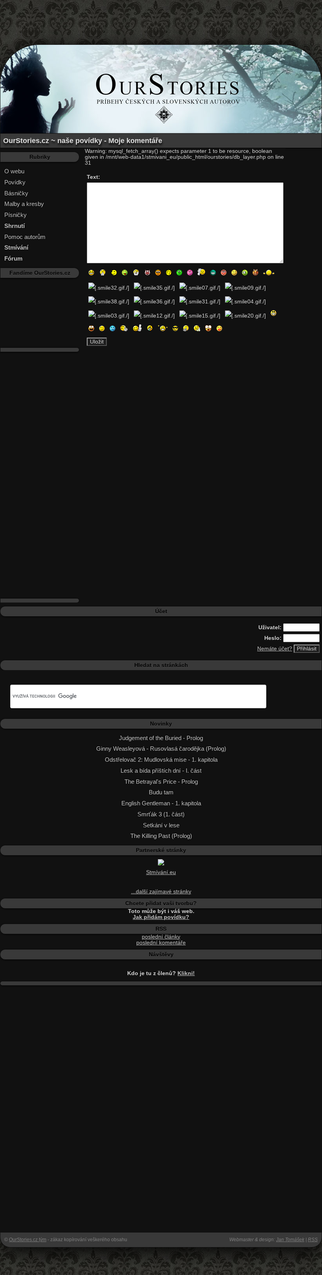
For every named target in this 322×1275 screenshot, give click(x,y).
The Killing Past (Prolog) (161, 835)
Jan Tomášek (290, 1239)
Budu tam (161, 792)
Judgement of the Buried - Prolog (161, 738)
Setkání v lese (161, 825)
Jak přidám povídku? (161, 917)
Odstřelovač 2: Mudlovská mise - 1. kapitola (161, 759)
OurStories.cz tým (27, 1239)
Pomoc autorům (25, 236)
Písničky (15, 214)
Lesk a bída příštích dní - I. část (161, 770)
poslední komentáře (161, 943)
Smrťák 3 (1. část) (161, 814)
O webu (14, 171)
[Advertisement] (161, 17)
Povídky (15, 182)
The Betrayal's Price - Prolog (161, 781)
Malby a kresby (24, 203)
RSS (313, 1239)
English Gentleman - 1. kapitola (161, 803)
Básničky (16, 193)
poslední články (161, 937)
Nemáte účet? (274, 649)
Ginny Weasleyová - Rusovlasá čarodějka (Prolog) (161, 748)
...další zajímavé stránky (161, 892)
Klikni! (186, 973)
